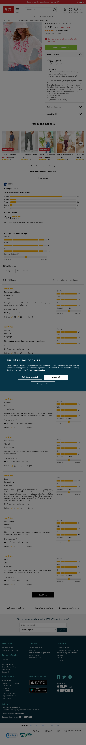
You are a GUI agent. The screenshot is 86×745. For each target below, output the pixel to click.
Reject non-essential (30, 377)
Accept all (56, 377)
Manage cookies (43, 384)
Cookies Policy (39, 370)
